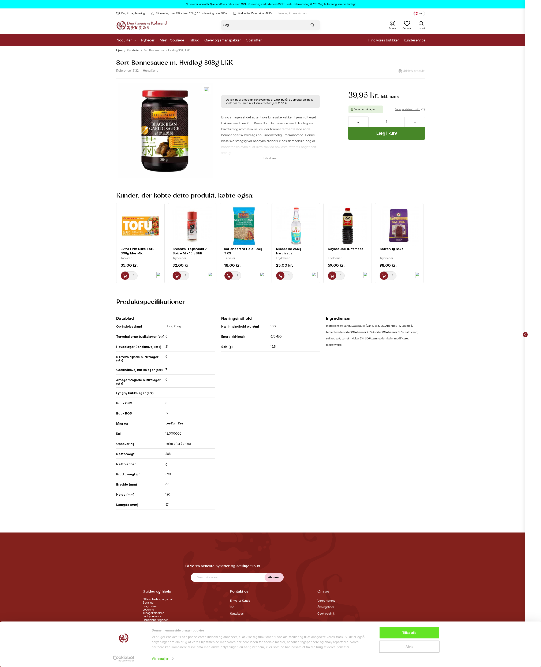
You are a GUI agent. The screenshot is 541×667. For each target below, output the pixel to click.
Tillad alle (409, 632)
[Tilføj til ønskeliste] (206, 89)
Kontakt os (236, 614)
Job (232, 607)
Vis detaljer (160, 658)
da (420, 13)
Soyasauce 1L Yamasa (345, 249)
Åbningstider (325, 607)
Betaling (148, 603)
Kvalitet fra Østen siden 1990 (255, 13)
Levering (148, 610)
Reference (123, 71)
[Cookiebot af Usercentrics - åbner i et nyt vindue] (123, 659)
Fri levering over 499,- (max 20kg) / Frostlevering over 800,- (191, 13)
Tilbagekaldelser (153, 613)
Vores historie (326, 601)
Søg (312, 26)
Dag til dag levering (133, 13)
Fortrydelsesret (153, 616)
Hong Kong (150, 71)
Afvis (409, 646)
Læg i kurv (386, 133)
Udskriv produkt (414, 71)
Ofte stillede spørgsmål (157, 599)
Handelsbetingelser (155, 620)
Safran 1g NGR (391, 249)
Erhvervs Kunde (240, 601)
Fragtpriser (150, 606)
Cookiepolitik (326, 614)
